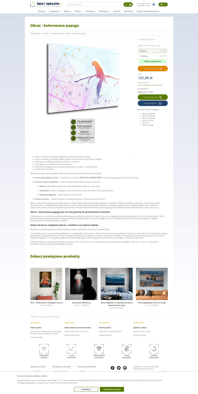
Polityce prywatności (27, 383)
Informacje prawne (61, 367)
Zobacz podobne (151, 68)
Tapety (66, 11)
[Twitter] (119, 368)
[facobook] (153, 4)
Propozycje (103, 11)
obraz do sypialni (148, 118)
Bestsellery (128, 11)
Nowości (116, 11)
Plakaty (77, 11)
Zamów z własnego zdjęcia (147, 11)
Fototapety (53, 11)
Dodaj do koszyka (151, 97)
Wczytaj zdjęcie (150, 103)
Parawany (89, 11)
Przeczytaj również (86, 367)
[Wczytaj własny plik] (130, 4)
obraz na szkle (147, 125)
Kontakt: (143, 4)
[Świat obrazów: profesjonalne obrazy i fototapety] (45, 4)
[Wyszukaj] (125, 4)
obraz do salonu (148, 116)
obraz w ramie (147, 120)
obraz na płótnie (148, 113)
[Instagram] (125, 368)
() (165, 4)
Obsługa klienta (38, 367)
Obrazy (41, 11)
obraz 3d (145, 122)
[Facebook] (113, 368)
